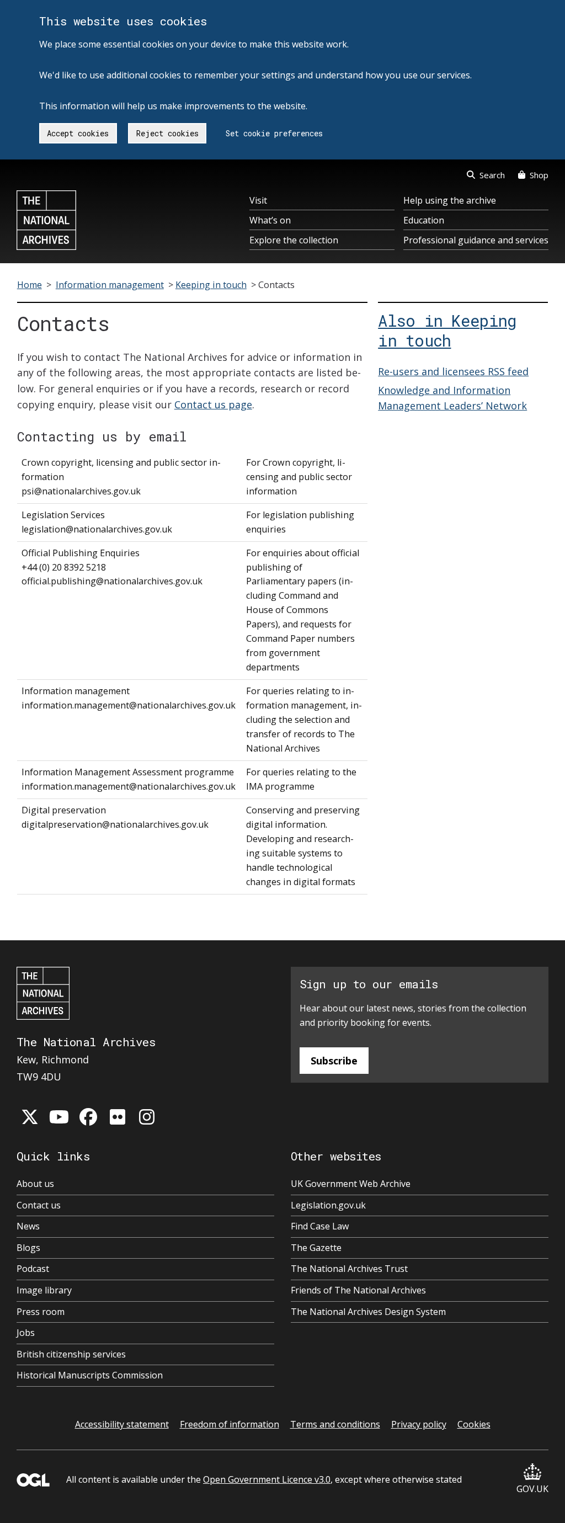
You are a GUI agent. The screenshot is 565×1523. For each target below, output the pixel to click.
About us (35, 1184)
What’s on (270, 220)
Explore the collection (293, 240)
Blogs (28, 1248)
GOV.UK (532, 1489)
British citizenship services (71, 1354)
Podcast (33, 1269)
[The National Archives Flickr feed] (117, 1117)
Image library (44, 1290)
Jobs (26, 1333)
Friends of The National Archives (358, 1290)
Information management (110, 285)
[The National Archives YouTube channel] (59, 1117)
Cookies (474, 1424)
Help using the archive (449, 200)
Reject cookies (167, 133)
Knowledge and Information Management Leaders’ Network (452, 398)
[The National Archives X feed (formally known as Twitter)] (30, 1117)
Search (492, 174)
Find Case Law (320, 1226)
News (28, 1226)
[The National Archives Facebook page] (88, 1117)
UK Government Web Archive (351, 1184)
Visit (258, 200)
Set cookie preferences (274, 133)
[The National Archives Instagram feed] (147, 1117)
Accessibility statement (122, 1424)
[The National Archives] (46, 220)
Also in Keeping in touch (447, 330)
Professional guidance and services (475, 240)
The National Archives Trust (349, 1269)
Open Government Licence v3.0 (267, 1479)
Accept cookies (78, 133)
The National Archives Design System (368, 1312)
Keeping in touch (211, 285)
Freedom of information (229, 1424)
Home (29, 285)
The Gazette (316, 1248)
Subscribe (334, 1060)
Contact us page (213, 404)
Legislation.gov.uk (328, 1205)
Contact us (39, 1205)
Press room (41, 1312)
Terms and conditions (335, 1424)
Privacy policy (418, 1424)
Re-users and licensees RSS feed (453, 371)
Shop (539, 174)
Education (423, 220)
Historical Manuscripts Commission (90, 1375)
